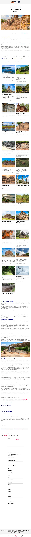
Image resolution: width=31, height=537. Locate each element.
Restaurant (9, 496)
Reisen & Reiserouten (11, 503)
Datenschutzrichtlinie (11, 531)
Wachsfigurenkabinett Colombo (12, 452)
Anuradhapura (22, 43)
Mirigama (9, 491)
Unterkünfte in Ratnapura (11, 460)
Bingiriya (9, 477)
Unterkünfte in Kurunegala (11, 458)
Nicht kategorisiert (10, 505)
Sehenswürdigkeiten (13, 7)
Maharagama (10, 487)
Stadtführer (9, 480)
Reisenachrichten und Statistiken (12, 501)
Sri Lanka (9, 498)
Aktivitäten (9, 468)
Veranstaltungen (10, 482)
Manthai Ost (9, 489)
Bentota (9, 475)
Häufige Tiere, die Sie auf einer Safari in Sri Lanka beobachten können (14, 455)
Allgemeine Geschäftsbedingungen (19, 531)
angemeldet (5, 435)
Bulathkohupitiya (10, 479)
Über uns (24, 530)
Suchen (9, 438)
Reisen (19, 7)
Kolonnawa (9, 484)
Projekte (9, 494)
